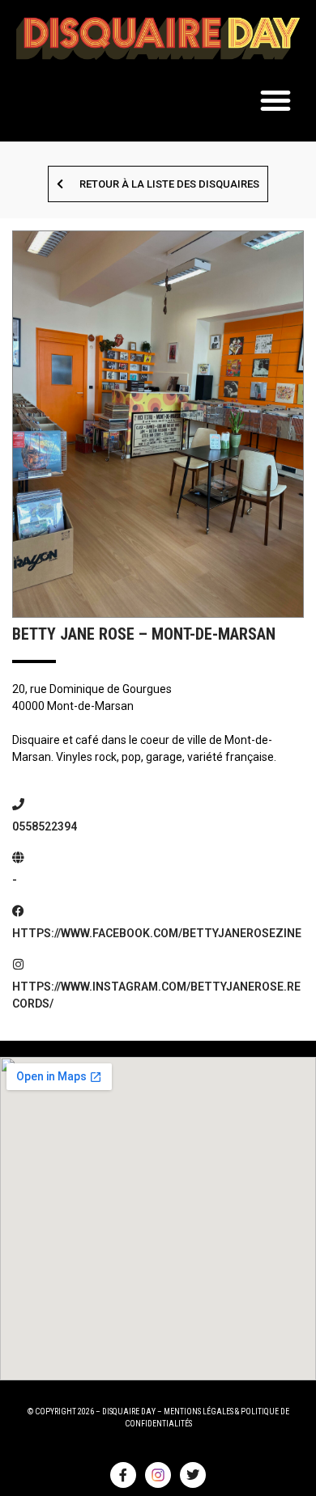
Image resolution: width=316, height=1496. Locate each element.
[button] (275, 100)
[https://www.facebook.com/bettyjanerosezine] (18, 911)
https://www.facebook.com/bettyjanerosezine (156, 933)
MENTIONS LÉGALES (198, 1411)
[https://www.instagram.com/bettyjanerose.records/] (18, 964)
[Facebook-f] (123, 1475)
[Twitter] (193, 1475)
